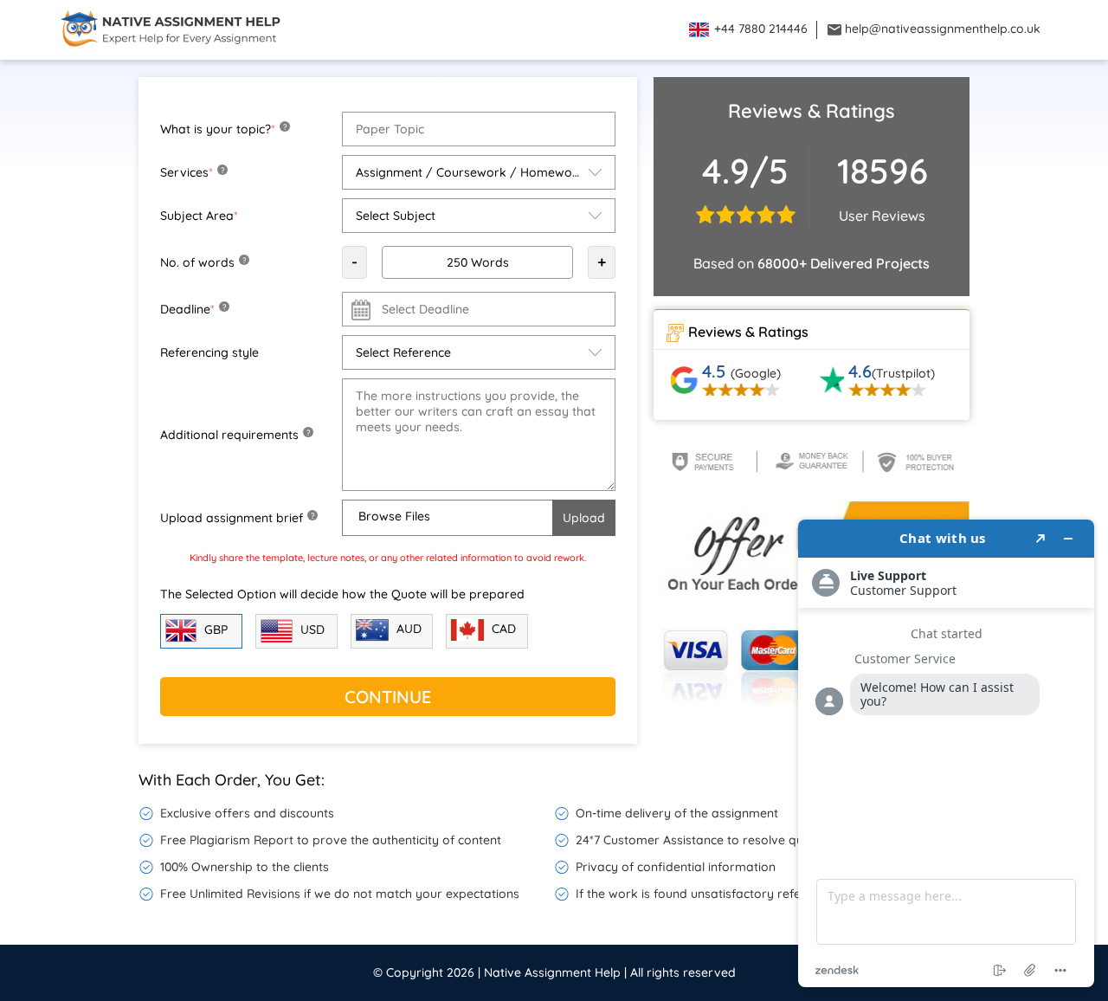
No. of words (203, 262)
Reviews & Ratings (748, 331)
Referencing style (209, 352)
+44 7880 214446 (759, 28)
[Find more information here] (946, 753)
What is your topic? (223, 129)
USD (311, 629)
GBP (214, 629)
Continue (388, 696)
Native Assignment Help (552, 972)
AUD (407, 628)
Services (192, 172)
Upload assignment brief (237, 518)
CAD (502, 628)
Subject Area (199, 215)
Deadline (193, 309)
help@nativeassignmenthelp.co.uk (940, 28)
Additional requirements (235, 434)
